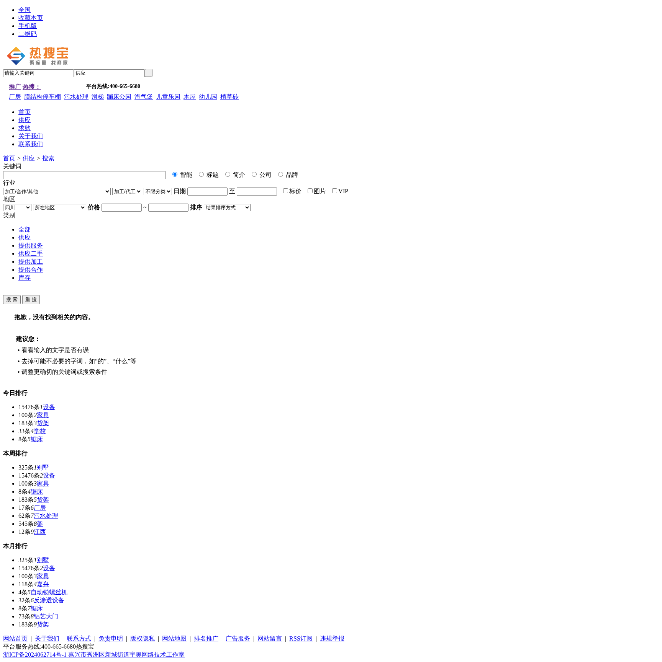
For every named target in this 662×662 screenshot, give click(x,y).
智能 (185, 174)
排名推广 (206, 638)
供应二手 (30, 253)
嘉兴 (43, 584)
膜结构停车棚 (42, 96)
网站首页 (15, 638)
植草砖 (229, 96)
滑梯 (98, 96)
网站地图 (174, 638)
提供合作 (30, 269)
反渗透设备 (49, 600)
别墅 (43, 467)
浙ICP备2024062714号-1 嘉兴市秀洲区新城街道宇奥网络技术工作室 (94, 654)
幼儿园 (208, 96)
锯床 (37, 439)
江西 (40, 531)
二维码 (27, 34)
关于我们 (47, 638)
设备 (49, 407)
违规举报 (332, 638)
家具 (43, 415)
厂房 (15, 96)
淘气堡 (143, 96)
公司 (265, 174)
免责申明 (110, 638)
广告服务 (238, 638)
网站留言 (269, 638)
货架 (43, 423)
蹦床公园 (119, 96)
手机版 (27, 26)
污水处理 (76, 96)
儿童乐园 (168, 96)
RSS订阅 (301, 638)
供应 (29, 158)
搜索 (48, 158)
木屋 (190, 96)
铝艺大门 (46, 616)
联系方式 (79, 638)
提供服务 (30, 245)
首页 (9, 158)
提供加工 (30, 261)
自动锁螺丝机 (49, 592)
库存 (24, 277)
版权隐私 (142, 638)
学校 (40, 431)
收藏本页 (30, 18)
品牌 (291, 174)
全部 (24, 229)
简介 (238, 174)
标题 (212, 174)
